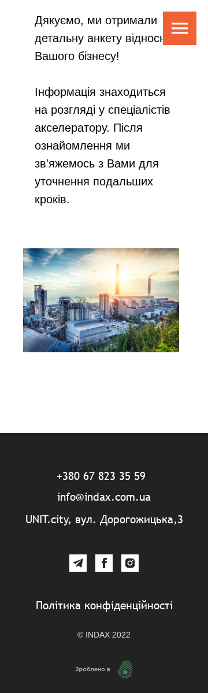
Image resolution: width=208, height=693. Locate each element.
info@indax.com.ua (104, 496)
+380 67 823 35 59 (101, 476)
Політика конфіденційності (104, 605)
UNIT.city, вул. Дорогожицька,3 (104, 519)
